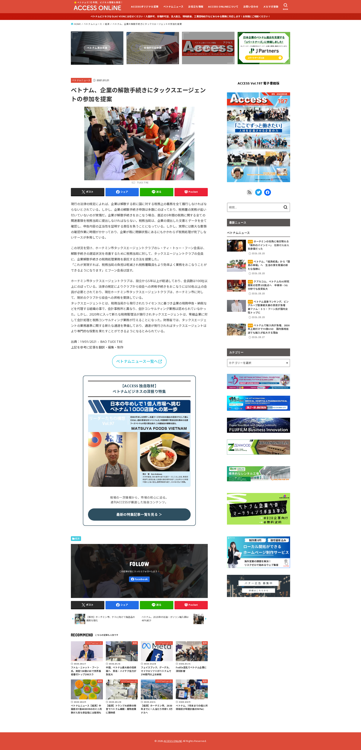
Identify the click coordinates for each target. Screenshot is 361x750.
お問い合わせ (250, 6)
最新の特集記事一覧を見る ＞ (139, 514)
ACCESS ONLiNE (173, 741)
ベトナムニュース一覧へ (137, 361)
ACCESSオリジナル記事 (145, 6)
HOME (77, 24)
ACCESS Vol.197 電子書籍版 (259, 83)
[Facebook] (139, 579)
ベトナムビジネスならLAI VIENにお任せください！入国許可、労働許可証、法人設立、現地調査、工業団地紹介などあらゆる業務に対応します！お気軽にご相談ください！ (180, 16)
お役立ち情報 (195, 6)
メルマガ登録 (270, 6)
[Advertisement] (258, 630)
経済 (107, 24)
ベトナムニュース (173, 6)
